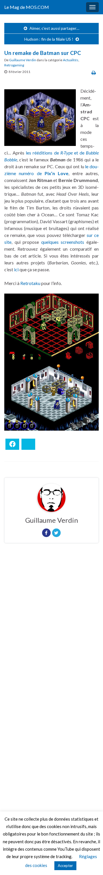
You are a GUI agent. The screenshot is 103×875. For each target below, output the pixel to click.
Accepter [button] (65, 865)
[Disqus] (51, 626)
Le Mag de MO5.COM (26, 7)
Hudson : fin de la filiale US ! (48, 39)
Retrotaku (30, 283)
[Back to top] (90, 862)
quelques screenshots (62, 242)
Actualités (70, 60)
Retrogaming (14, 65)
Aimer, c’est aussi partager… (54, 28)
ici (16, 269)
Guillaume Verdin (22, 60)
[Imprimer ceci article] (94, 72)
